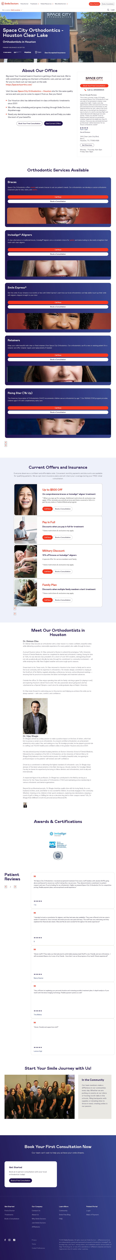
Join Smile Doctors (39, 1223)
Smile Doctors (69, 1240)
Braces (12, 182)
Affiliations (36, 1227)
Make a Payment (94, 4)
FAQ (60, 1219)
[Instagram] (9, 1240)
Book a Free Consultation (20, 1180)
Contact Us (36, 1211)
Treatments (33, 4)
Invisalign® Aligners (20, 234)
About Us (35, 1215)
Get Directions (87, 145)
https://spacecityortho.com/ (19, 84)
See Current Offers (53, 123)
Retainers (14, 340)
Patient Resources (46, 4)
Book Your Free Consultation (29, 123)
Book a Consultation (108, 4)
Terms (34, 1244)
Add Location (15, 10)
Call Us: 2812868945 (95, 90)
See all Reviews (85, 132)
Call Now (58, 197)
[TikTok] (14, 1240)
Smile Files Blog (64, 1215)
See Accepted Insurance (55, 52)
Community (63, 1211)
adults (34, 190)
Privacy (34, 1240)
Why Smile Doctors (60, 4)
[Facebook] (5, 1240)
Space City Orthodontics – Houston (34, 91)
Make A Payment (92, 1215)
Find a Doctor (24, 4)
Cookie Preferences (38, 1248)
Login (113, 10)
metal (33, 187)
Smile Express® (17, 287)
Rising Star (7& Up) (20, 392)
